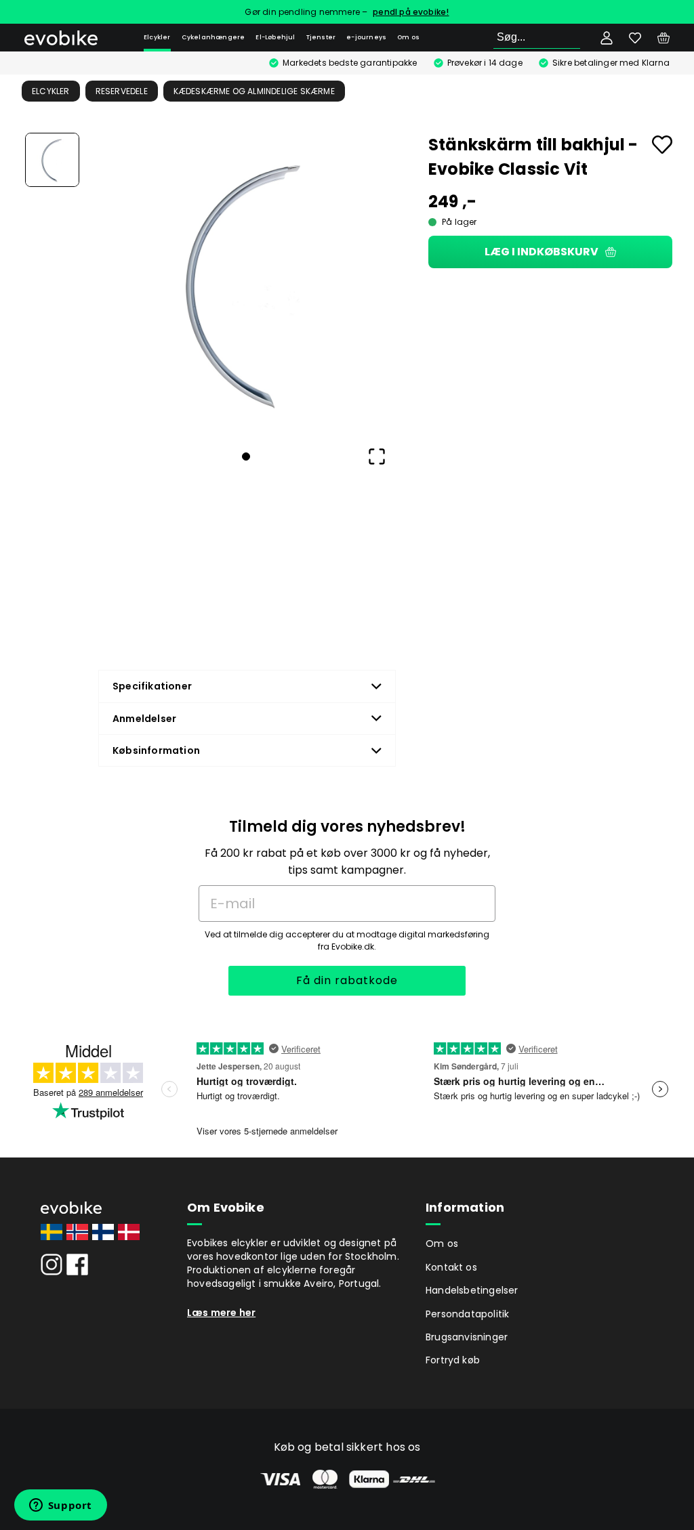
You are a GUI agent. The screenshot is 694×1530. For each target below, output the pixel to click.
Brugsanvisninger (467, 1337)
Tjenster (321, 37)
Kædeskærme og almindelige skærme (254, 91)
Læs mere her (221, 1312)
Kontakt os (451, 1267)
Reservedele (122, 91)
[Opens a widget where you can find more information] (60, 1506)
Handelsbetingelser (472, 1290)
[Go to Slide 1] (52, 160)
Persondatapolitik (467, 1314)
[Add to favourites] (662, 144)
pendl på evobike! (411, 12)
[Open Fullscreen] (376, 456)
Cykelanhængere (213, 37)
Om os (408, 37)
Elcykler (157, 37)
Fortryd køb (453, 1360)
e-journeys (366, 37)
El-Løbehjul (275, 37)
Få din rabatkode (347, 980)
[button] (246, 282)
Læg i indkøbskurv (541, 251)
